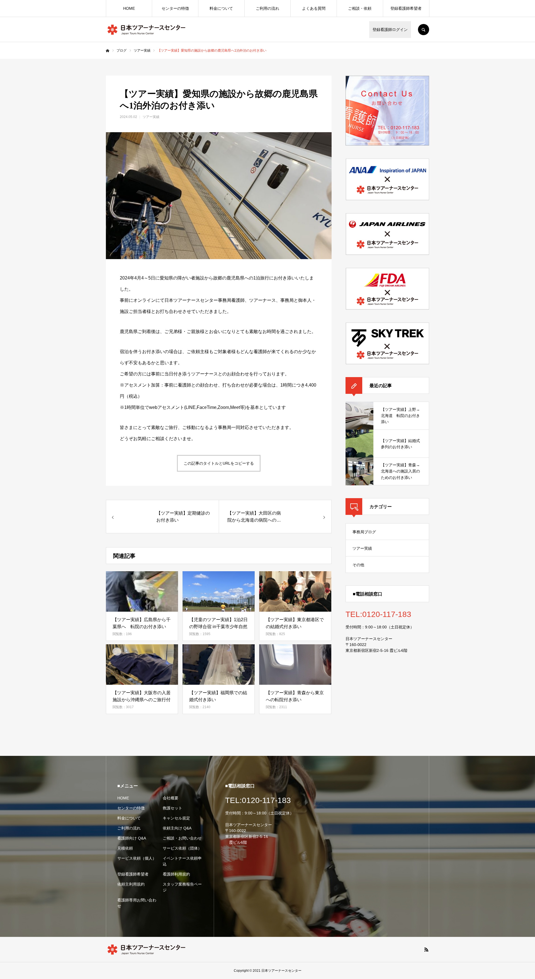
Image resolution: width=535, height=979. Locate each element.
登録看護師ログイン (390, 29)
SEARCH (423, 29)
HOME (129, 8)
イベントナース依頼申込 (182, 861)
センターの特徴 (175, 8)
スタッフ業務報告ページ (182, 887)
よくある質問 (313, 8)
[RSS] (426, 949)
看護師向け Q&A (131, 838)
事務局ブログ (364, 532)
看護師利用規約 (176, 874)
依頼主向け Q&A (177, 828)
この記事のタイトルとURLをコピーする (219, 463)
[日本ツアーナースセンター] (146, 30)
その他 (358, 565)
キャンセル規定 (176, 818)
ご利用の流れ (267, 8)
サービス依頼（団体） (182, 848)
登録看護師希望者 (406, 8)
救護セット (172, 808)
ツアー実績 (151, 117)
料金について (221, 8)
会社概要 (170, 798)
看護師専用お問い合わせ (136, 903)
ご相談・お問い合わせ (182, 838)
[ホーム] (107, 51)
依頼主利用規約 (131, 884)
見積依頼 (125, 848)
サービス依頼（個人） (136, 858)
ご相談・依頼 (359, 8)
